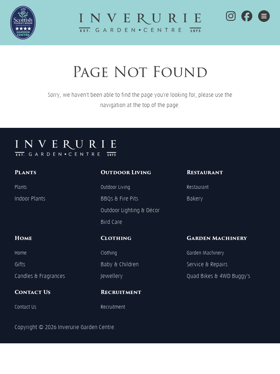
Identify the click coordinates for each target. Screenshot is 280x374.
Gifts (20, 264)
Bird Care (111, 222)
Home (21, 253)
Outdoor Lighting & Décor (130, 210)
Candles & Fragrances (40, 276)
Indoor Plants (30, 198)
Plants (21, 187)
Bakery (195, 198)
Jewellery (112, 276)
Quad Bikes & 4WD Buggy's (218, 276)
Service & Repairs (207, 264)
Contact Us (25, 307)
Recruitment (113, 307)
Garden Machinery (205, 253)
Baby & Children (120, 264)
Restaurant (198, 187)
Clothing (109, 253)
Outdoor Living (115, 187)
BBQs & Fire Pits (119, 198)
